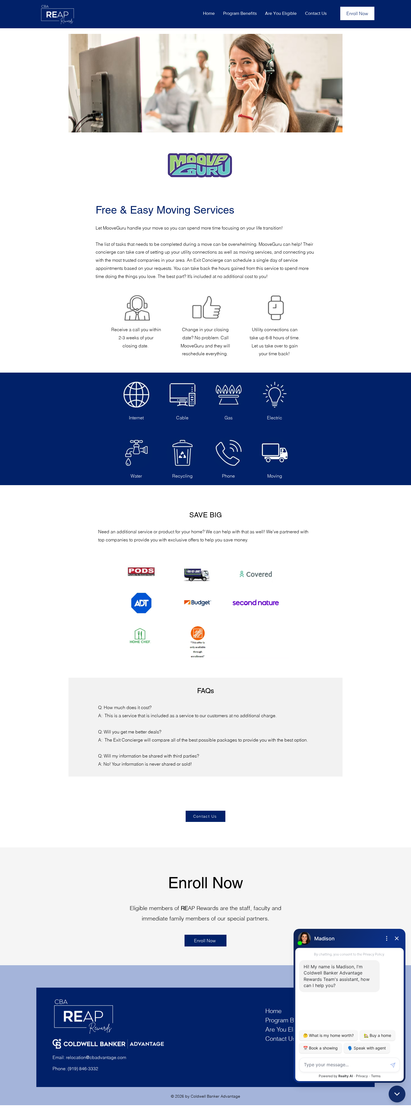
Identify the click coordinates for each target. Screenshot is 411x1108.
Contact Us (280, 1038)
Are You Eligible (286, 1029)
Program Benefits (288, 1020)
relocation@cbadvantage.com (96, 1057)
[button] (240, 13)
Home (273, 1011)
